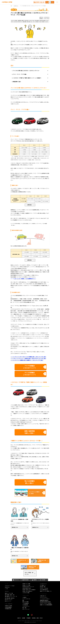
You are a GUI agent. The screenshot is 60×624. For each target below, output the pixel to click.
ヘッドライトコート (43, 583)
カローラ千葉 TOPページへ (29, 573)
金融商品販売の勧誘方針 (44, 600)
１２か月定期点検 (25, 603)
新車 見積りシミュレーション (10, 596)
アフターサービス (25, 595)
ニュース (6, 583)
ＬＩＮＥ (6, 588)
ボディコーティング (25, 609)
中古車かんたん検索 (8, 605)
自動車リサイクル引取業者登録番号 (46, 604)
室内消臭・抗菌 (42, 586)
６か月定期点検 (25, 604)
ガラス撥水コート (43, 585)
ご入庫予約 (24, 597)
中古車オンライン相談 (26, 583)
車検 (23, 600)
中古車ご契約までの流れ (26, 588)
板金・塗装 (24, 607)
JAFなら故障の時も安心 (44, 589)
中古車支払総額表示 (8, 607)
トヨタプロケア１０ (25, 606)
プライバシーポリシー (44, 597)
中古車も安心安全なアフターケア (28, 586)
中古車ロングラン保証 (26, 585)
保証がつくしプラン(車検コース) (45, 591)
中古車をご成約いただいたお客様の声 (28, 589)
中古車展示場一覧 (8, 608)
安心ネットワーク (8, 601)
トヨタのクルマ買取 (25, 592)
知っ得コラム (7, 587)
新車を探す (7, 591)
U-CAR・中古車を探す (8, 603)
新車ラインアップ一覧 (9, 593)
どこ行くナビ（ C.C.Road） (10, 585)
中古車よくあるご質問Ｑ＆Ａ (27, 591)
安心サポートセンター (9, 599)
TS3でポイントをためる (44, 588)
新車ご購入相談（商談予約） (10, 598)
